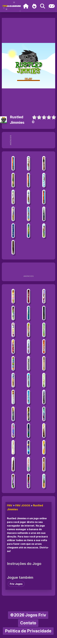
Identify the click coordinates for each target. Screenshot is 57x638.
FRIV (9, 505)
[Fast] (13, 380)
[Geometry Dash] (28, 230)
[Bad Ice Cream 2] (28, 197)
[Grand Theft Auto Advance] (28, 163)
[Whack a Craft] (44, 230)
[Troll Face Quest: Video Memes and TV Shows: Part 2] (28, 296)
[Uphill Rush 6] (28, 447)
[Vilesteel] (44, 430)
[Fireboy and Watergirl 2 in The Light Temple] (44, 197)
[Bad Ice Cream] (44, 180)
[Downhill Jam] (28, 363)
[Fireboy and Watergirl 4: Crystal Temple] (28, 180)
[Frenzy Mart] (13, 447)
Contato (28, 622)
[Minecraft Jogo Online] (13, 180)
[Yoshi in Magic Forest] (44, 329)
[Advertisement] (34, 140)
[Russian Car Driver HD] (44, 213)
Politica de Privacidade (28, 630)
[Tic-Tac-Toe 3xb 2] (13, 230)
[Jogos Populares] (34, 6)
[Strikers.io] (13, 313)
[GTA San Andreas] (44, 163)
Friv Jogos (22, 505)
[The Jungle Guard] (44, 313)
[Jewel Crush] (13, 296)
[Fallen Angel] (44, 346)
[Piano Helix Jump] (44, 296)
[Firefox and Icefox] (28, 430)
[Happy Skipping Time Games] (13, 397)
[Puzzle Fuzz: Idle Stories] (13, 363)
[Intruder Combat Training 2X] (44, 397)
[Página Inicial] (26, 6)
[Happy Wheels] (13, 213)
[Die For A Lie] (44, 447)
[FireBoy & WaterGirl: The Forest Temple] (13, 163)
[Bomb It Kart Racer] (44, 413)
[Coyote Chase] (13, 413)
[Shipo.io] (28, 313)
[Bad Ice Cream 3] (13, 197)
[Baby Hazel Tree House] (28, 329)
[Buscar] (42, 6)
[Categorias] (51, 6)
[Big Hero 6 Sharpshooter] (13, 346)
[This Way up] (44, 380)
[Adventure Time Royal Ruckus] (13, 481)
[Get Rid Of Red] (28, 397)
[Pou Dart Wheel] (44, 464)
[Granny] (13, 247)
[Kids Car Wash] (13, 430)
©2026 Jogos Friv (28, 615)
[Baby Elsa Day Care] (28, 464)
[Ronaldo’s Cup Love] (44, 363)
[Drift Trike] (28, 413)
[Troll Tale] (13, 464)
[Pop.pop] (13, 329)
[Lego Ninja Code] (28, 481)
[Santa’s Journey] (28, 380)
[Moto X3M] (28, 213)
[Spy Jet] (28, 346)
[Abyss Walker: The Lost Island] (44, 481)
